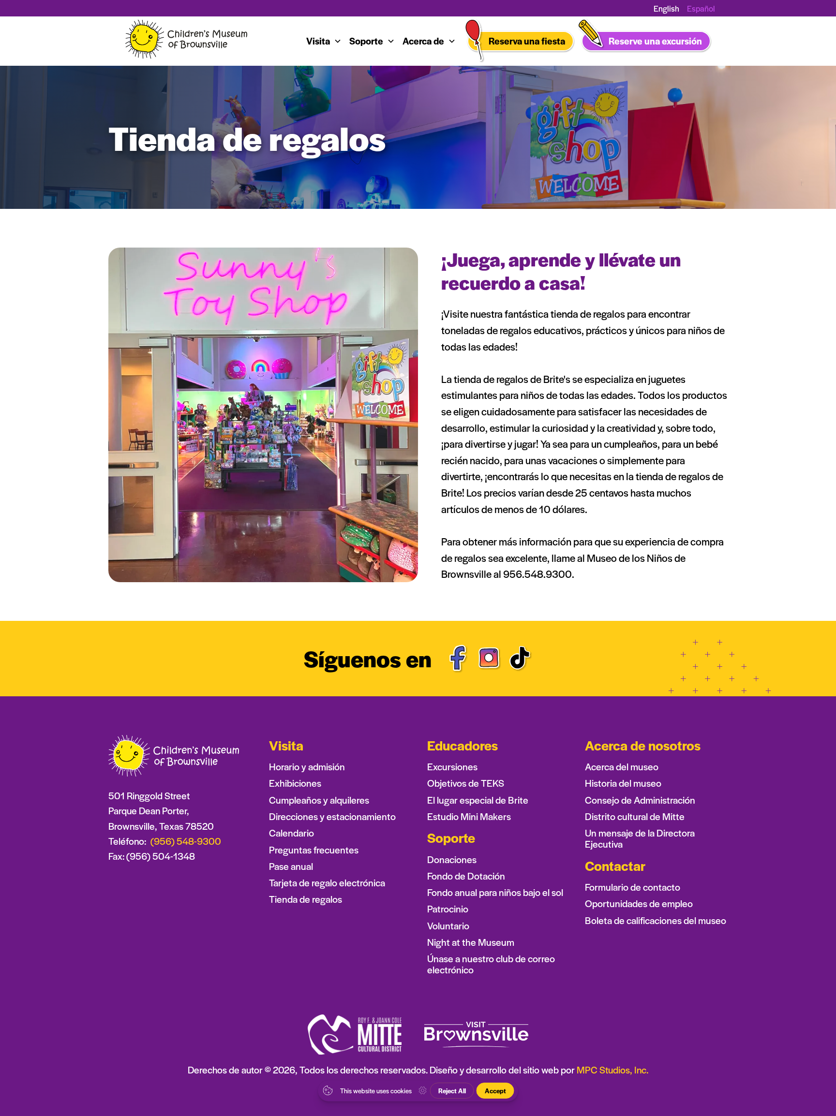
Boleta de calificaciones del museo (655, 920)
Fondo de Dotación (466, 875)
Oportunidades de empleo (639, 903)
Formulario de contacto (632, 887)
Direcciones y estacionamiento (332, 816)
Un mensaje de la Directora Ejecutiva (640, 838)
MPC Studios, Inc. (612, 1069)
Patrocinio (447, 908)
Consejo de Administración (640, 800)
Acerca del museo (621, 766)
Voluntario (448, 925)
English (666, 8)
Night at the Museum (470, 942)
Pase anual (291, 866)
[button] (323, 41)
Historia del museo (623, 783)
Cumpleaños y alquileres (319, 800)
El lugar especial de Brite (477, 800)
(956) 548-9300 (185, 841)
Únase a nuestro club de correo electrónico (491, 964)
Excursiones (452, 766)
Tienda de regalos (305, 899)
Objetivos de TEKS (465, 783)
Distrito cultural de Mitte (635, 816)
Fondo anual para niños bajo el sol (495, 892)
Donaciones (452, 859)
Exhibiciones (295, 783)
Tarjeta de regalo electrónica (327, 882)
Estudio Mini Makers (469, 816)
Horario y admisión (307, 766)
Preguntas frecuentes (313, 849)
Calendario (291, 832)
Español (701, 8)
